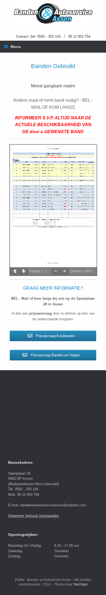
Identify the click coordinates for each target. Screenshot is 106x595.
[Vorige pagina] (15, 271)
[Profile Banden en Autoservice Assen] (53, 13)
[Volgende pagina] (24, 271)
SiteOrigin (80, 584)
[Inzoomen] (64, 271)
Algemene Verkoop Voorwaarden (33, 516)
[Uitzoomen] (56, 271)
